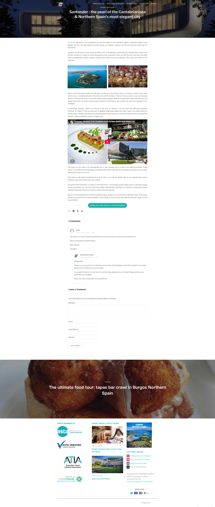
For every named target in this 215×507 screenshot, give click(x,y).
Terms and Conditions (134, 481)
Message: (71, 303)
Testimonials (143, 3)
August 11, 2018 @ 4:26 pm (83, 232)
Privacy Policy (148, 481)
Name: (70, 321)
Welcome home (98, 3)
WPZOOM (154, 503)
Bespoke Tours (132, 3)
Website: (71, 337)
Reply (93, 232)
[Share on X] (77, 211)
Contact (154, 3)
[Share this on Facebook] (73, 211)
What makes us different (115, 3)
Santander (71, 42)
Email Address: (73, 329)
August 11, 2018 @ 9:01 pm (87, 257)
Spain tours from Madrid (101, 479)
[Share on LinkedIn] (82, 211)
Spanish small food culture (109, 111)
